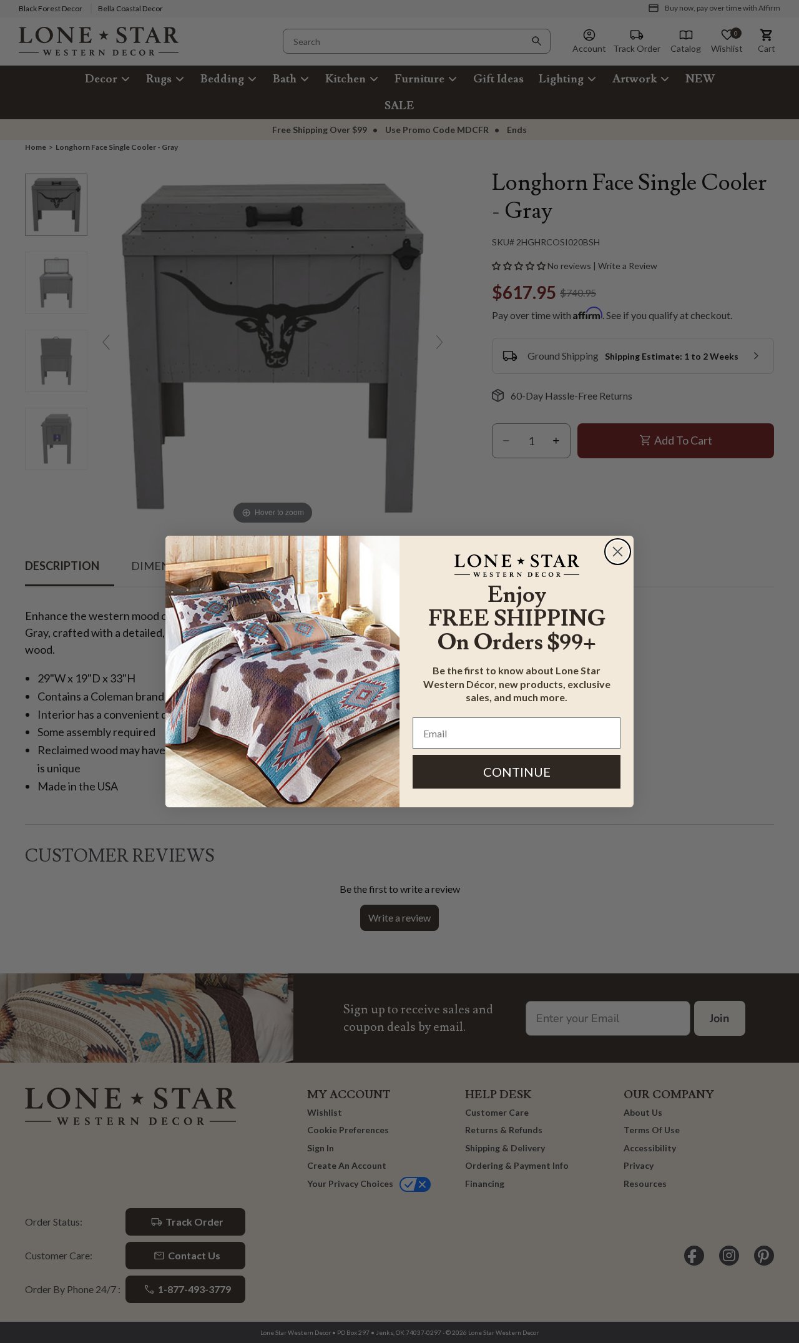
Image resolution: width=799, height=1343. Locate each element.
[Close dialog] (618, 552)
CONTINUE (517, 771)
